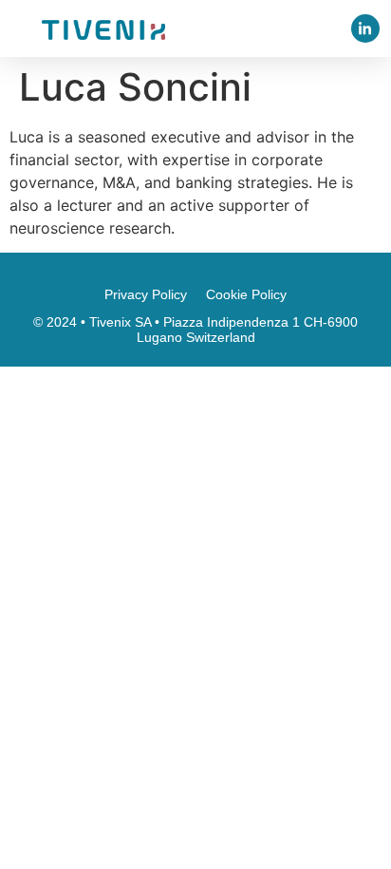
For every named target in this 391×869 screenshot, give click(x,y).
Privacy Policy (145, 294)
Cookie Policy (246, 294)
